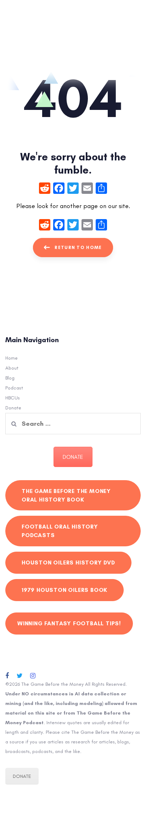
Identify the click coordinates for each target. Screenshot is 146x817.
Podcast (14, 388)
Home (11, 358)
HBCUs (12, 398)
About (11, 368)
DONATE (73, 456)
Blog (10, 378)
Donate (13, 408)
